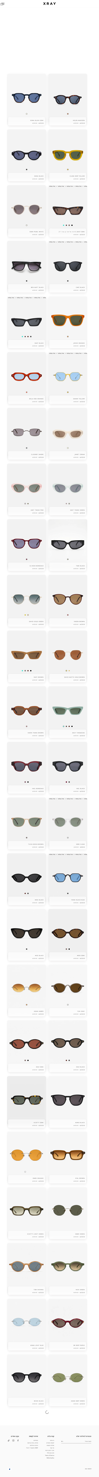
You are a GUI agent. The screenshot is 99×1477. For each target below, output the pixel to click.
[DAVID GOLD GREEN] (26, 599)
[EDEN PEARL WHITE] (26, 209)
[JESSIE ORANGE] (67, 320)
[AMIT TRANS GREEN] (67, 488)
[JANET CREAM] (67, 432)
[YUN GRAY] (67, 989)
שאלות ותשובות (50, 1445)
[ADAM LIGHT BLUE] (26, 1323)
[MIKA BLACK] (26, 877)
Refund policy (50, 1458)
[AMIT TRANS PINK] (26, 488)
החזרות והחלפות (34, 1445)
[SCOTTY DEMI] (26, 1100)
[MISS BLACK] (26, 933)
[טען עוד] (47, 1412)
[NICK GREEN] (67, 1267)
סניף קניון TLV (50, 1453)
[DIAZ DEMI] (26, 1044)
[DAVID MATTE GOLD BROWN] (67, 655)
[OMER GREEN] (67, 1211)
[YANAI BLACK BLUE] (67, 877)
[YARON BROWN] (67, 599)
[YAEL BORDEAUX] (26, 766)
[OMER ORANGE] (26, 1156)
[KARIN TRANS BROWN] (26, 710)
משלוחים (36, 1440)
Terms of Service (49, 1455)
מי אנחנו (52, 1440)
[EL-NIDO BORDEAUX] (26, 543)
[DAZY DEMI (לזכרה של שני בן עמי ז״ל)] (67, 209)
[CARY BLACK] (67, 265)
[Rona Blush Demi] (26, 98)
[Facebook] (18, 1440)
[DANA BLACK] (26, 153)
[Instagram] (13, 1440)
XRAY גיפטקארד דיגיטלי (32, 1448)
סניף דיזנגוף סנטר (49, 1450)
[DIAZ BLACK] (67, 1044)
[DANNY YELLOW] (67, 376)
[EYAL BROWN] (67, 1156)
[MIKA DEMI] (67, 933)
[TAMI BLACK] (67, 543)
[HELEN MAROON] (67, 98)
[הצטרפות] (62, 1441)
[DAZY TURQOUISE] (67, 710)
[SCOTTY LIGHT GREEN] (26, 1211)
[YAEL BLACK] (67, 766)
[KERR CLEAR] (67, 822)
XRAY (86, 1469)
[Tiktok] (9, 1440)
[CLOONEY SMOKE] (26, 432)
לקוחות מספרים (50, 1443)
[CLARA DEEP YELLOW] (67, 153)
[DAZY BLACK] (26, 320)
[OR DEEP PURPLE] (67, 1323)
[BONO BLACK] (67, 1100)
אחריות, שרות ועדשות (32, 1443)
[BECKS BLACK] (26, 1378)
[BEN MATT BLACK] (26, 265)
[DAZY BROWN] (26, 655)
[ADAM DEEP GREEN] (67, 1378)
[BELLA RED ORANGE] (26, 376)
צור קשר (52, 1448)
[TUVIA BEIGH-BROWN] (26, 822)
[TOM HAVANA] (26, 1267)
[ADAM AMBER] (26, 989)
